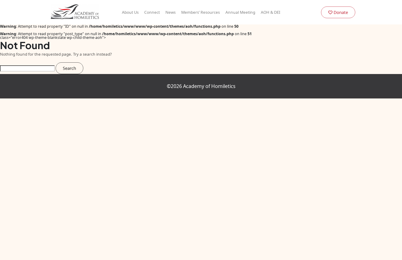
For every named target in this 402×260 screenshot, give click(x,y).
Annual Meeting (240, 12)
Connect (152, 12)
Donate (340, 12)
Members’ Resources (200, 12)
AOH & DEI (270, 12)
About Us (130, 12)
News (170, 12)
